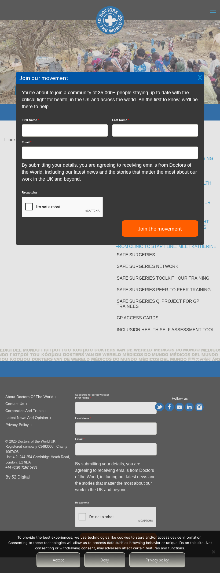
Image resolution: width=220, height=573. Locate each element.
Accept (58, 560)
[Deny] (213, 551)
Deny (105, 560)
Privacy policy (157, 560)
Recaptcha (29, 192)
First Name (30, 120)
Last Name (120, 120)
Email (26, 142)
